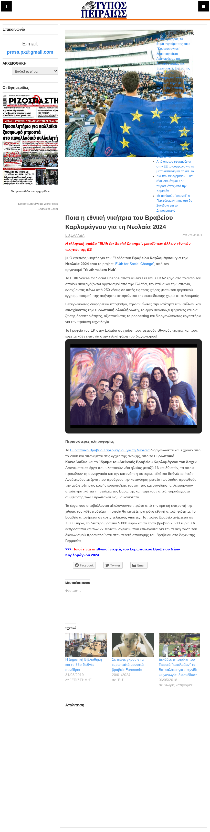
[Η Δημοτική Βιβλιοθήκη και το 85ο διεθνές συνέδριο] (86, 645)
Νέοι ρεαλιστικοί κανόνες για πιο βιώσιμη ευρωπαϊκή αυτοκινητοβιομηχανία (175, 97)
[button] (121, 414)
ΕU (67, 235)
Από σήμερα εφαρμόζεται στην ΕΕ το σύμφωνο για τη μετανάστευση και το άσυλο (175, 166)
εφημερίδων (42, 191)
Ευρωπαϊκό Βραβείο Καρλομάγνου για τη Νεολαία (110, 450)
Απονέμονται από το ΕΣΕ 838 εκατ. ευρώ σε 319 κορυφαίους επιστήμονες (174, 83)
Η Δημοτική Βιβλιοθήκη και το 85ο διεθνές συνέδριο (83, 664)
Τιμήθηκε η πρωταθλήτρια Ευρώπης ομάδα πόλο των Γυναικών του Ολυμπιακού (174, 112)
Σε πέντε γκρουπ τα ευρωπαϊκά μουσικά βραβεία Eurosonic (128, 664)
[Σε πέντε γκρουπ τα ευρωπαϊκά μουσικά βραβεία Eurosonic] (133, 645)
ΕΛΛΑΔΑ (78, 235)
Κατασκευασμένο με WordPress (38, 203)
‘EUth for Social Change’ (134, 264)
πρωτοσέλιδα (23, 191)
